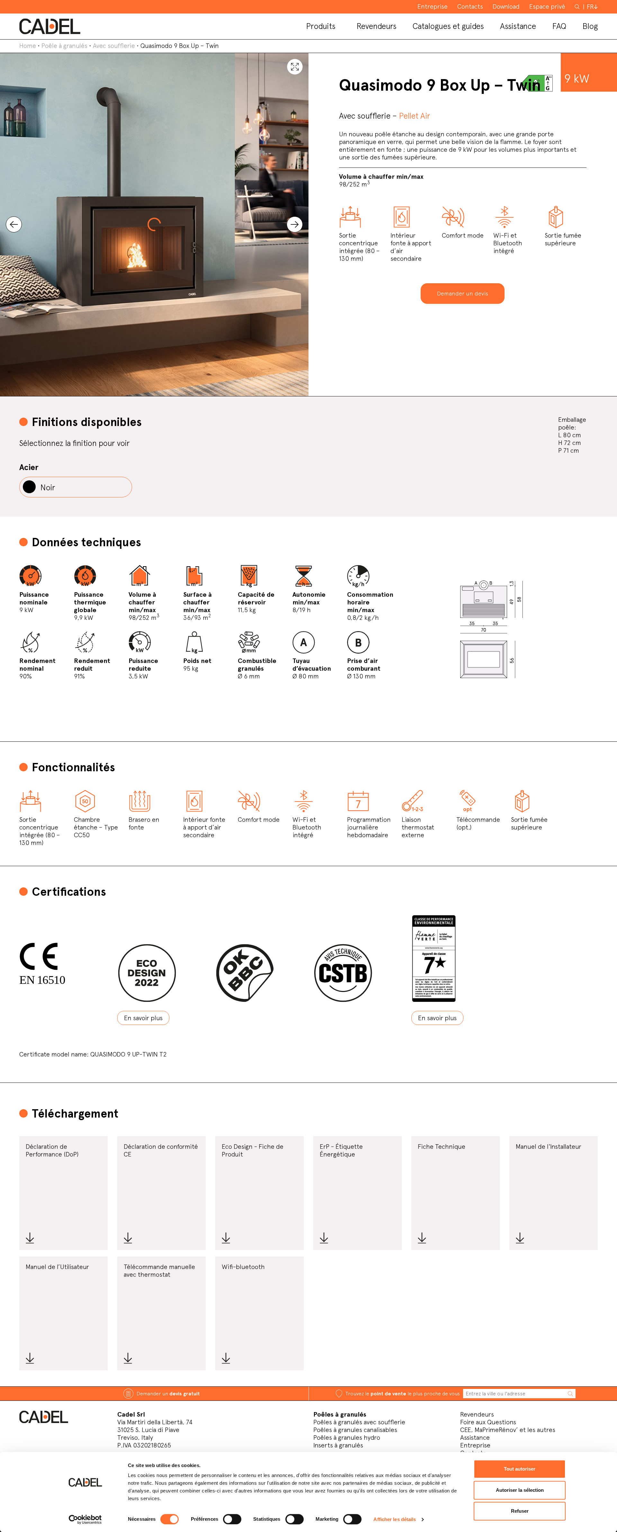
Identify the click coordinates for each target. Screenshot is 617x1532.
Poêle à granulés (64, 46)
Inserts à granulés (338, 1445)
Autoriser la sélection (520, 1490)
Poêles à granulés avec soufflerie (359, 1422)
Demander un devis (462, 293)
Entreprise (475, 1445)
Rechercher (578, 6)
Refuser (520, 1511)
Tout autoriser (519, 1469)
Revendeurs (477, 1414)
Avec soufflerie (114, 46)
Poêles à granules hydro (346, 1437)
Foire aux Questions (488, 1422)
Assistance (475, 1437)
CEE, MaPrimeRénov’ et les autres (507, 1430)
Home (27, 46)
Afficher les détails (394, 1519)
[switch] (232, 1519)
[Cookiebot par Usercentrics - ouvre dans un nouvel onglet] (85, 1519)
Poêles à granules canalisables (355, 1430)
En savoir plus (143, 1018)
